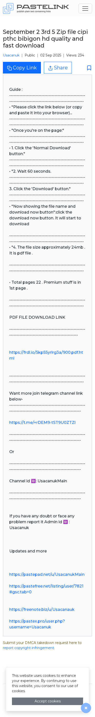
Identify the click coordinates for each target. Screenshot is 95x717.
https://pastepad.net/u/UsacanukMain (47, 574)
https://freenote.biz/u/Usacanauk (42, 609)
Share (61, 68)
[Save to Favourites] (87, 67)
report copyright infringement (28, 648)
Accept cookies (48, 701)
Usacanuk (11, 55)
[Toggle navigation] (85, 8)
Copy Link (25, 68)
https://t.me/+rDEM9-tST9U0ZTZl (42, 422)
